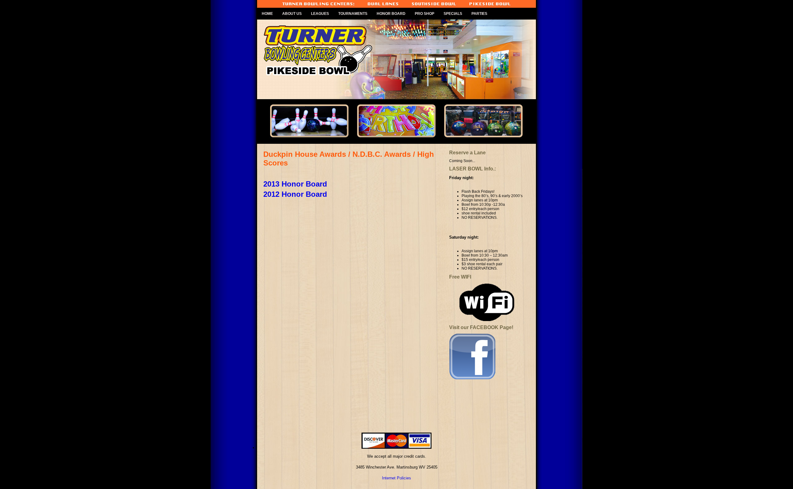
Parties (479, 13)
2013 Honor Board (295, 184)
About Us (292, 13)
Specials (453, 13)
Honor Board (391, 13)
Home (267, 13)
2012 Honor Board (295, 194)
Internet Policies (396, 478)
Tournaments (352, 13)
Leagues (320, 13)
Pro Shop (424, 13)
